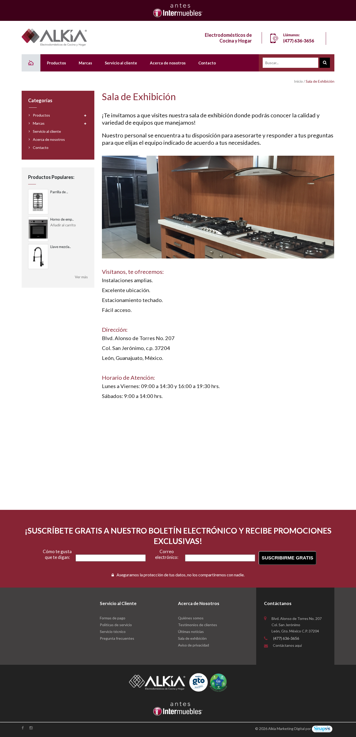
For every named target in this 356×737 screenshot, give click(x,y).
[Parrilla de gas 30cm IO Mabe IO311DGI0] (38, 201)
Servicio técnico (113, 631)
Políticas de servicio (116, 625)
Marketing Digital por (294, 728)
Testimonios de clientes (197, 625)
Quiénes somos (191, 618)
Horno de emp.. (62, 219)
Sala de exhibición (192, 638)
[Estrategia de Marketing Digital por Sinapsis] (322, 728)
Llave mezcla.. (60, 247)
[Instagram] (31, 728)
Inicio (298, 81)
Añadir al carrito (63, 225)
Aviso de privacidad (193, 645)
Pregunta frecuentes (117, 638)
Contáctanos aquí (287, 645)
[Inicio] (31, 62)
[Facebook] (23, 728)
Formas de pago (112, 618)
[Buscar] (325, 63)
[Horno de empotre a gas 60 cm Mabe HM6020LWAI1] (38, 229)
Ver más (81, 277)
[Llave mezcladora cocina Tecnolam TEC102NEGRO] (38, 256)
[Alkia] (54, 37)
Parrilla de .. (59, 192)
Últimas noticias (191, 631)
